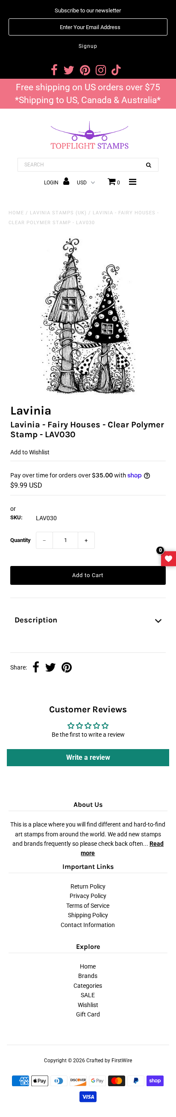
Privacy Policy (88, 895)
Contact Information (88, 924)
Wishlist (88, 1004)
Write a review (88, 757)
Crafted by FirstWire (109, 1061)
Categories (87, 985)
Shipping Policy (88, 915)
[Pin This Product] (67, 668)
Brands (87, 975)
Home (16, 213)
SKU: (16, 517)
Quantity (20, 540)
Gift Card (88, 1014)
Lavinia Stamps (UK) (58, 213)
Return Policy (88, 886)
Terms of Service (87, 905)
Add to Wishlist (30, 452)
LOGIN (52, 183)
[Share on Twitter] (50, 668)
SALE (88, 995)
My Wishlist (168, 558)
